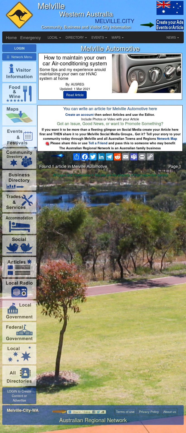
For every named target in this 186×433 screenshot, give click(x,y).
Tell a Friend (98, 143)
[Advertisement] (110, 214)
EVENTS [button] (98, 37)
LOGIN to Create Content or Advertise (19, 395)
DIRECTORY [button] (75, 37)
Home (11, 37)
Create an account (79, 114)
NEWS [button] (171, 37)
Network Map (167, 138)
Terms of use (125, 412)
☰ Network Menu (19, 57)
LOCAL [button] (53, 37)
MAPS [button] (116, 37)
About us (169, 412)
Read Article (75, 95)
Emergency (30, 37)
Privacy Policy (149, 412)
